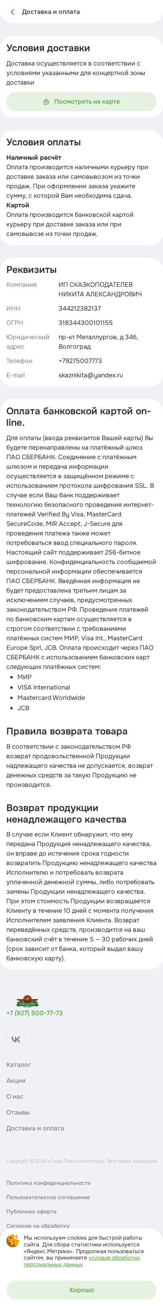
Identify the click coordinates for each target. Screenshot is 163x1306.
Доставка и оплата (35, 1128)
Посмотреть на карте (87, 101)
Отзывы (18, 1112)
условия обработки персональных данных (82, 1261)
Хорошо (81, 1290)
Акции (16, 1081)
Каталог (18, 1065)
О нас (14, 1096)
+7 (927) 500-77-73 (34, 1013)
